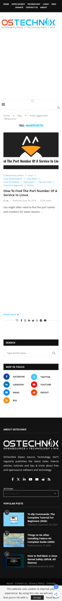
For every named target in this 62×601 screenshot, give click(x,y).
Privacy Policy (36, 583)
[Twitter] (19, 479)
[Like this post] (17, 320)
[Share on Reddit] (33, 320)
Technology (33, 4)
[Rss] (49, 479)
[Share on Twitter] (25, 320)
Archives (8, 488)
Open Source (18, 4)
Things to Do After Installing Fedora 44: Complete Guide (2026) (41, 538)
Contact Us (32, 7)
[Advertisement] (31, 66)
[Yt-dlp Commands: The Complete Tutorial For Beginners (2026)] (13, 519)
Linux (46, 4)
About (43, 7)
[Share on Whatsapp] (37, 320)
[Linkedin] (25, 479)
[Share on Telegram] (41, 320)
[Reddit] (43, 479)
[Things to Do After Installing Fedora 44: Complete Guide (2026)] (13, 540)
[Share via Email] (45, 320)
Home (6, 4)
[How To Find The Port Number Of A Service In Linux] (31, 150)
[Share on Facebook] (21, 320)
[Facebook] (13, 479)
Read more (9, 314)
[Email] (37, 479)
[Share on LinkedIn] (29, 320)
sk (7, 200)
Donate (19, 7)
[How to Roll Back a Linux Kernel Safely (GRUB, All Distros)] (13, 561)
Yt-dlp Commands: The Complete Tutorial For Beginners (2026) (41, 517)
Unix (53, 4)
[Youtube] (31, 479)
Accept (37, 597)
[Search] (58, 108)
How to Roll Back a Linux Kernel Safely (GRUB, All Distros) (42, 559)
